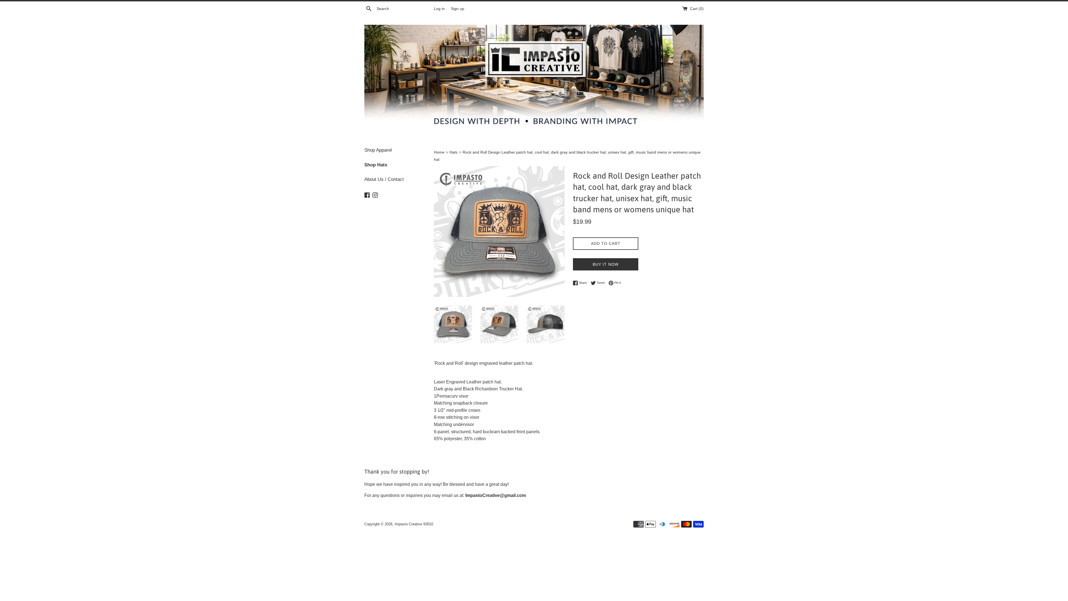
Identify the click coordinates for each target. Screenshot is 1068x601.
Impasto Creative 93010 (414, 524)
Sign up (457, 8)
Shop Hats (375, 165)
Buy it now (606, 264)
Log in (439, 8)
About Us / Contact (384, 179)
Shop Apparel (378, 150)
